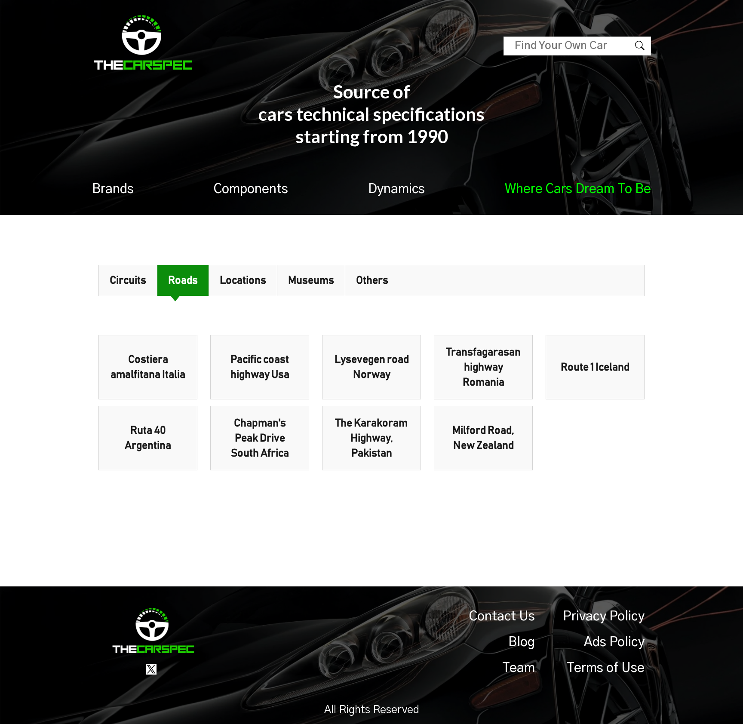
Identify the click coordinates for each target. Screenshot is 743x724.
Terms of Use (606, 668)
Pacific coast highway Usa (259, 367)
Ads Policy (614, 642)
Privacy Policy (604, 616)
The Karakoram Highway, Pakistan (371, 438)
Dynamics (396, 189)
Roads (183, 280)
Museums (311, 280)
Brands (113, 189)
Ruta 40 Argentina (148, 438)
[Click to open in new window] (151, 669)
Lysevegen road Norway (372, 367)
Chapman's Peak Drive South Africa (260, 438)
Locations (243, 280)
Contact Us (502, 616)
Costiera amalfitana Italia (148, 367)
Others (372, 280)
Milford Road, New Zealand (483, 438)
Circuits (128, 280)
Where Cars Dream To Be (578, 189)
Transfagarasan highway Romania (483, 367)
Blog (521, 642)
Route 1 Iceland (595, 367)
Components (251, 189)
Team (518, 668)
